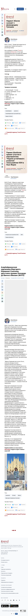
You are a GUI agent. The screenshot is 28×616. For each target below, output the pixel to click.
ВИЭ (22, 234)
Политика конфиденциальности (8, 589)
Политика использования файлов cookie (9, 593)
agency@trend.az (4, 553)
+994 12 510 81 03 (4, 552)
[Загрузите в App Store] (5, 606)
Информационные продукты (7, 582)
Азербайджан (9, 110)
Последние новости (5, 560)
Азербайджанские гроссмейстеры (13, 113)
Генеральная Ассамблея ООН (12, 234)
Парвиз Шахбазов (9, 237)
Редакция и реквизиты (6, 569)
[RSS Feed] (19, 600)
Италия (13, 495)
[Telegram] (14, 600)
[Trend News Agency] (4, 541)
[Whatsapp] (2, 600)
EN (11, 613)
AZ (14, 613)
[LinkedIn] (16, 600)
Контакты (3, 571)
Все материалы (13, 40)
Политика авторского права (7, 591)
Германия (8, 495)
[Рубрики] (25, 9)
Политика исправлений (6, 575)
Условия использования (6, 587)
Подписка (3, 580)
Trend (19, 50)
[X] (8, 600)
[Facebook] (5, 600)
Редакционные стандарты (6, 573)
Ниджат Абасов (9, 116)
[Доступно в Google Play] (14, 606)
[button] (2, 15)
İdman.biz (13, 52)
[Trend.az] (5, 9)
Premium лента (4, 562)
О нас (2, 567)
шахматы (16, 110)
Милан (19, 495)
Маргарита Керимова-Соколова (12, 498)
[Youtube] (11, 600)
